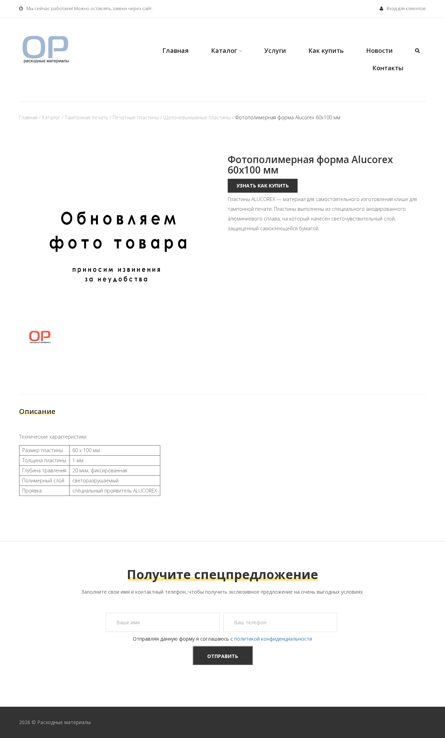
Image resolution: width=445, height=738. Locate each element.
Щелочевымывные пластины (196, 117)
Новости (379, 50)
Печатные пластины (136, 117)
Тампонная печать (86, 117)
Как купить (326, 50)
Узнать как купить (262, 185)
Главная (175, 50)
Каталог (224, 50)
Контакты (387, 68)
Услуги (275, 50)
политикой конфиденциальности (273, 638)
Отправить (222, 656)
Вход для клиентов (406, 8)
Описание (37, 411)
